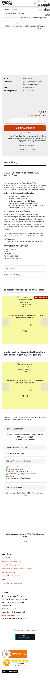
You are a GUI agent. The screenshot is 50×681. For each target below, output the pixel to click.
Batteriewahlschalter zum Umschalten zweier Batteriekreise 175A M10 (25, 381)
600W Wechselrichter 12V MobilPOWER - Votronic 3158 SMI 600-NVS (25, 316)
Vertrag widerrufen (10, 671)
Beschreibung (10, 162)
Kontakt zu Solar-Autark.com (12, 561)
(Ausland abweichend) (30, 84)
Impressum (6, 558)
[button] (7, 121)
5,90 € (25, 541)
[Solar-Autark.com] (6, 3)
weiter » (7, 10)
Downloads (9, 268)
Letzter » (15, 10)
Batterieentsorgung (8, 572)
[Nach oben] (6, 675)
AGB (3, 579)
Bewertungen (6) (12, 274)
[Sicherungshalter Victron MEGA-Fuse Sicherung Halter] (25, 45)
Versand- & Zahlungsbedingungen (14, 565)
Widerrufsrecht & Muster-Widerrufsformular (17, 568)
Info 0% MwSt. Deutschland (11, 576)
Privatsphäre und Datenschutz (12, 583)
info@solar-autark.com (11, 615)
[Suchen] (35, 3)
